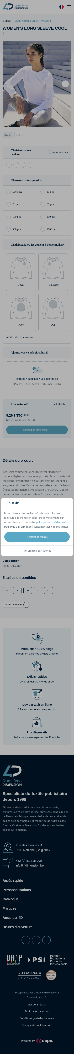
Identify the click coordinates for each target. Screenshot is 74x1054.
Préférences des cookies (37, 551)
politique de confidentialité (51, 522)
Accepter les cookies (37, 536)
